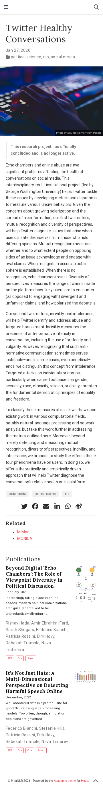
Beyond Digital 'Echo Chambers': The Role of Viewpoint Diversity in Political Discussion (34, 577)
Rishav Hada (17, 623)
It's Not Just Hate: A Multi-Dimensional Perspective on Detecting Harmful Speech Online (37, 682)
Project (30, 658)
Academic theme (65, 781)
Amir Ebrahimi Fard (49, 623)
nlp (46, 57)
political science (26, 57)
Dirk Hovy (46, 636)
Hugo (84, 781)
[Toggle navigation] (6, 7)
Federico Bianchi (52, 629)
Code (29, 750)
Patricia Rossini (20, 636)
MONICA (24, 538)
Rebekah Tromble (22, 643)
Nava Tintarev (54, 741)
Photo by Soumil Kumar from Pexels (79, 132)
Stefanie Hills (52, 728)
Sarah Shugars (20, 629)
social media (63, 57)
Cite (20, 658)
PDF (10, 658)
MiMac (23, 532)
